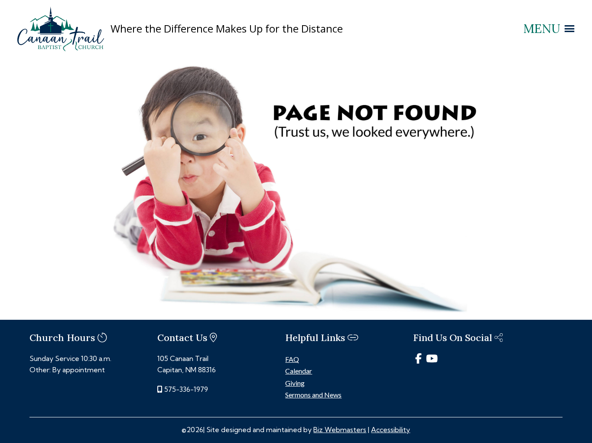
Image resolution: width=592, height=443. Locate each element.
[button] (542, 28)
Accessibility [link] (390, 429)
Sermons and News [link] (313, 394)
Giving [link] (295, 383)
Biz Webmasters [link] (339, 429)
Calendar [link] (298, 371)
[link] (60, 48)
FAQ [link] (292, 359)
